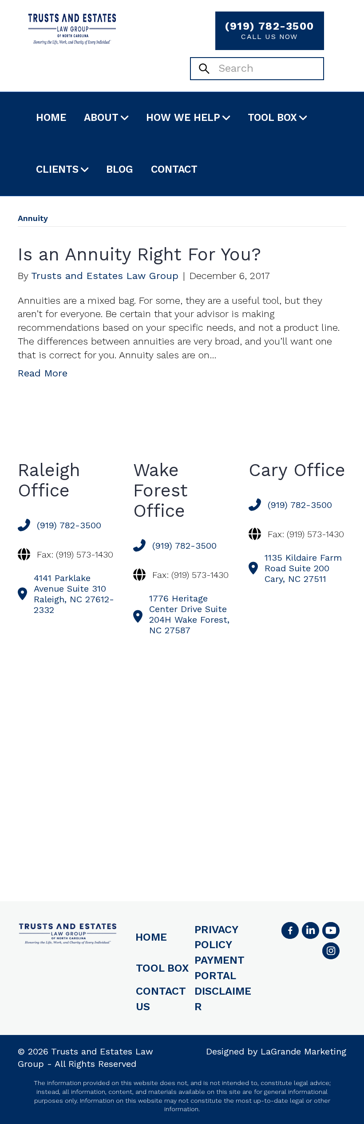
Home (51, 118)
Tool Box (272, 118)
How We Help (183, 118)
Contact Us (161, 999)
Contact (174, 169)
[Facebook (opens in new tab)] (289, 930)
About (101, 118)
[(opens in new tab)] (330, 950)
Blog (119, 169)
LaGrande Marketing (303, 1051)
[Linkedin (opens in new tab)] (310, 930)
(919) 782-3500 (269, 30)
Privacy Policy (216, 937)
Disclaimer (222, 999)
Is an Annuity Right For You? (139, 254)
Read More (42, 373)
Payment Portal (219, 968)
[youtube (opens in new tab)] (330, 930)
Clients (57, 169)
